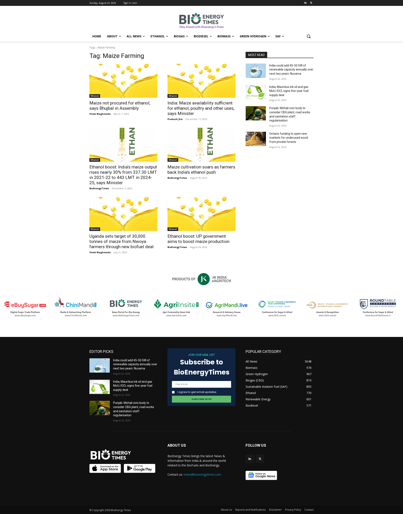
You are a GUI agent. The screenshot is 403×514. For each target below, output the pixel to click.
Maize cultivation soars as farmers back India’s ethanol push (201, 169)
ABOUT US (176, 445)
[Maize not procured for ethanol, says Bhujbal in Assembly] (123, 81)
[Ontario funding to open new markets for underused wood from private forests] (256, 139)
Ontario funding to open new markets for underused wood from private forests (288, 138)
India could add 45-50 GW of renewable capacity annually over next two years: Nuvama (291, 69)
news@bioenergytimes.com (202, 474)
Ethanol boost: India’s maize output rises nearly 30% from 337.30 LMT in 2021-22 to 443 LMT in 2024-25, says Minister (123, 174)
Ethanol (95, 95)
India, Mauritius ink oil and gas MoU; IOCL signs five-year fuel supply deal (289, 91)
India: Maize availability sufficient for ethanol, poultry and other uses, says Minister (200, 108)
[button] (309, 36)
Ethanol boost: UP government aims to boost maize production (198, 239)
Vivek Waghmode (100, 113)
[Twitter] (311, 3)
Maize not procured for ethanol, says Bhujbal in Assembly (119, 105)
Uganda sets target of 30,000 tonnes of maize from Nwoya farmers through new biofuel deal (121, 241)
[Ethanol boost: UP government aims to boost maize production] (201, 214)
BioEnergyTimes (99, 188)
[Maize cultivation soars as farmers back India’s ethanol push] (201, 145)
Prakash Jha (175, 119)
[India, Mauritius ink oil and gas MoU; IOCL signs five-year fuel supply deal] (256, 92)
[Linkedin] (305, 3)
